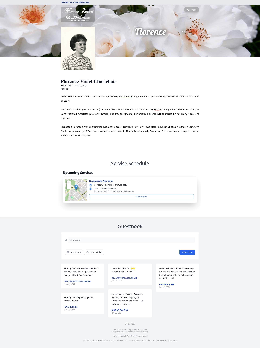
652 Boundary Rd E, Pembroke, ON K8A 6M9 (114, 191)
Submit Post (187, 252)
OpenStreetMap (133, 336)
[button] (76, 187)
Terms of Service (137, 332)
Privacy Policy (122, 332)
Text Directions (141, 197)
